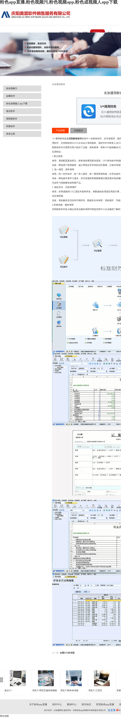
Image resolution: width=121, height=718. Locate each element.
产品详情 (60, 130)
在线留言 (78, 130)
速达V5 (8, 690)
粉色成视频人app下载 (16, 103)
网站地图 (4, 716)
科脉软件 (10, 126)
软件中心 (57, 704)
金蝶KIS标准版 (67, 653)
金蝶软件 (10, 96)
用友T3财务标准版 (69, 690)
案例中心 (71, 704)
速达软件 (10, 111)
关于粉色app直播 (38, 704)
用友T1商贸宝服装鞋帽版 (44, 690)
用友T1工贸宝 (95, 690)
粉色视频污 (11, 88)
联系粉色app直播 (105, 704)
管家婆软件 (11, 119)
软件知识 (86, 704)
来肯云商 (10, 134)
